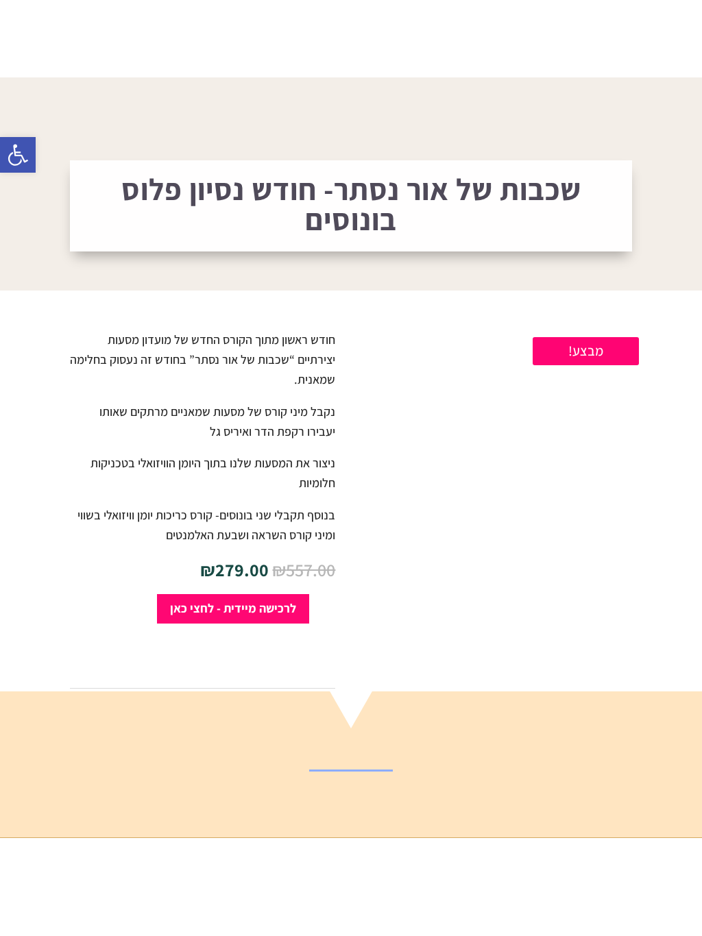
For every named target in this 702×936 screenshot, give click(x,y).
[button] (18, 155)
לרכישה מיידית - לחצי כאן (233, 608)
